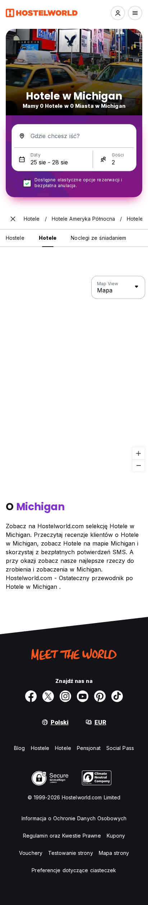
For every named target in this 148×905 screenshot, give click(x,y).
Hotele (63, 748)
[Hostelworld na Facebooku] (31, 696)
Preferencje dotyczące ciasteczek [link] (74, 870)
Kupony (116, 836)
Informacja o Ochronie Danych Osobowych (74, 818)
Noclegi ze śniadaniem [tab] (98, 238)
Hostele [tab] (15, 238)
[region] (74, 374)
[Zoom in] (138, 453)
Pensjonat (89, 748)
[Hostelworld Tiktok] (117, 696)
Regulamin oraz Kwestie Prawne (62, 836)
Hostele (40, 748)
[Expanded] (13, 219)
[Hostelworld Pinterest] (100, 696)
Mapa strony (114, 853)
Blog (19, 748)
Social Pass (120, 748)
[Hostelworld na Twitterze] (48, 696)
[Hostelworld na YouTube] (82, 696)
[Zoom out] (138, 465)
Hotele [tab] (48, 238)
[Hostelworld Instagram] (65, 696)
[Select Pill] (118, 13)
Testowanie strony (70, 853)
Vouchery (30, 853)
